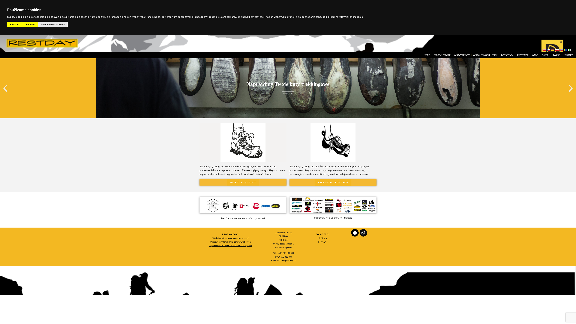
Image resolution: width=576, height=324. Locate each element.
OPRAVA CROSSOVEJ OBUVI (485, 55)
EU (565, 50)
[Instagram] (363, 233)
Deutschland (553, 50)
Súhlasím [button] (14, 24)
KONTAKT (568, 55)
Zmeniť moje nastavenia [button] (53, 24)
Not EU (569, 50)
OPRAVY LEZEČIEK (442, 55)
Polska (557, 50)
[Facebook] (355, 233)
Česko (548, 50)
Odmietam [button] (30, 24)
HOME (427, 55)
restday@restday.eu (287, 261)
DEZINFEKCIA (507, 55)
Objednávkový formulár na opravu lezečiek (230, 238)
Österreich (544, 50)
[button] (5, 88)
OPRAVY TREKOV (462, 55)
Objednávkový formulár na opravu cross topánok (230, 245)
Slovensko (561, 50)
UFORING (556, 55)
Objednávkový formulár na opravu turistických (230, 242)
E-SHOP (545, 55)
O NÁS (535, 55)
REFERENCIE (522, 55)
